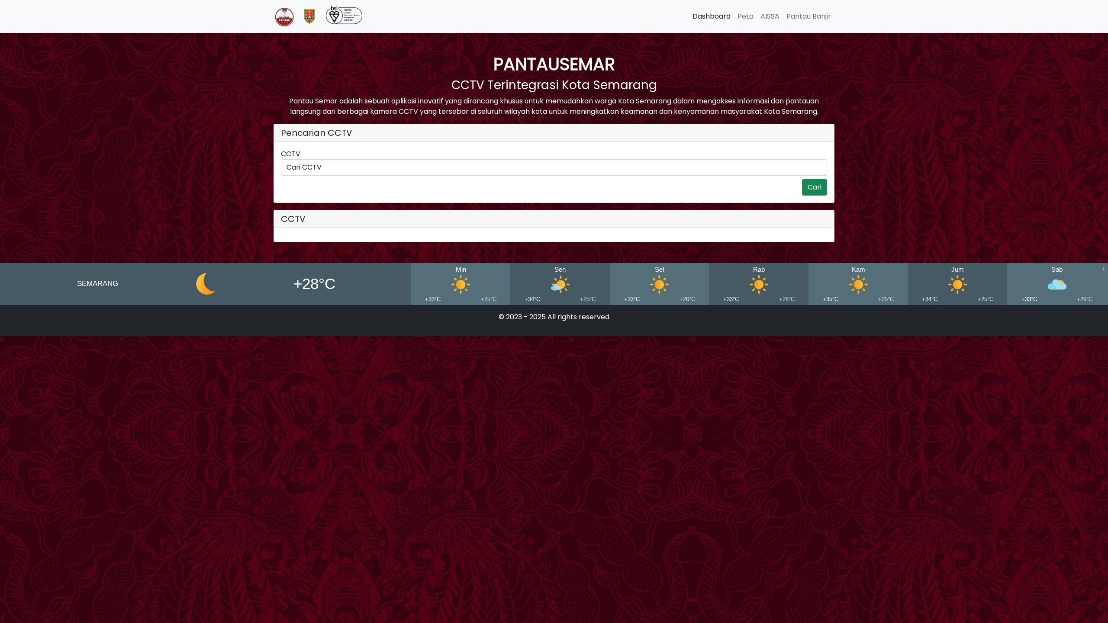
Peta (746, 16)
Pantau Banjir (808, 16)
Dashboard (711, 16)
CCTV (290, 154)
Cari (814, 187)
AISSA (769, 16)
